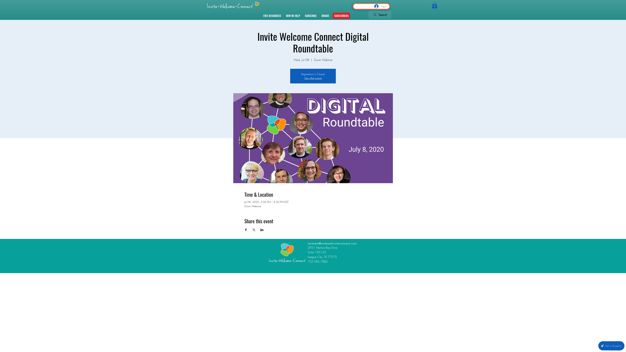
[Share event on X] (253, 229)
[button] (341, 16)
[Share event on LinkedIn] (261, 229)
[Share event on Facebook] (245, 229)
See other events (313, 78)
